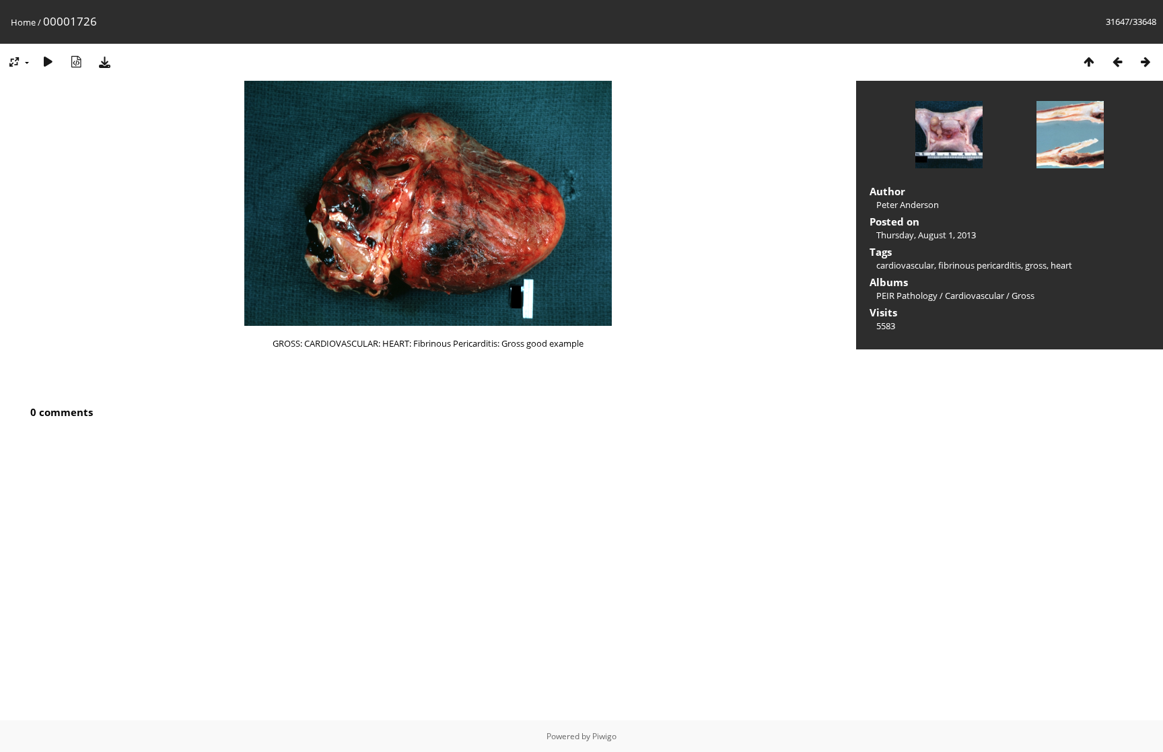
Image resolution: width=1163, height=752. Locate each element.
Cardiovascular (974, 295)
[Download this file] (104, 61)
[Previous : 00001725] (1117, 61)
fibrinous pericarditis (979, 265)
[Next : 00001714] (1145, 61)
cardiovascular (905, 265)
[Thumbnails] (1089, 61)
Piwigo (604, 736)
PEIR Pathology (907, 295)
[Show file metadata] (76, 61)
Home (23, 22)
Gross (1023, 295)
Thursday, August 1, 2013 (926, 235)
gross (1036, 265)
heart (1061, 265)
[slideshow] (48, 61)
